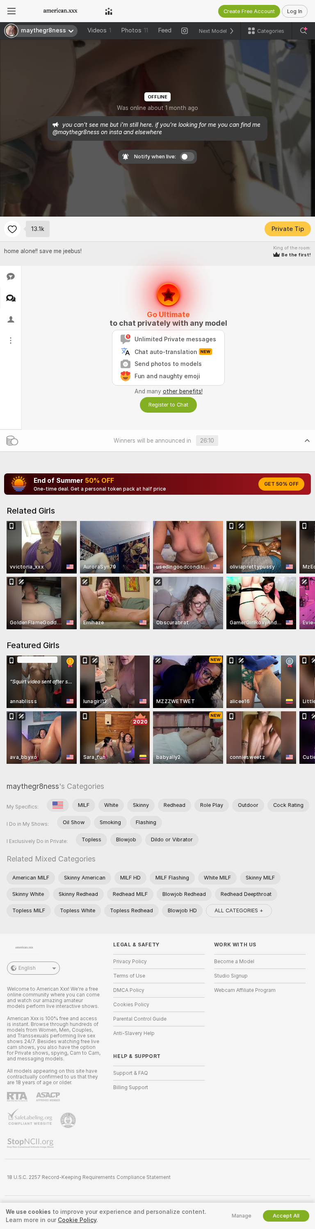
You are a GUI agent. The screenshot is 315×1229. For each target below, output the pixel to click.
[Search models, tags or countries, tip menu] (303, 30)
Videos (99, 30)
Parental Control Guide (140, 1019)
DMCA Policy (128, 990)
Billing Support (130, 1087)
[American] (58, 805)
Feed (164, 30)
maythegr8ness (33, 786)
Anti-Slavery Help (134, 1033)
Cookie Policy (77, 1220)
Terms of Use (129, 976)
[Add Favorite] (12, 229)
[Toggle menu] (11, 11)
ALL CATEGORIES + (239, 910)
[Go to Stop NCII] (31, 1143)
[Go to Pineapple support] (69, 1120)
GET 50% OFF (281, 484)
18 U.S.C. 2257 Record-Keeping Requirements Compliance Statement (89, 1177)
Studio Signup (231, 976)
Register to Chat (168, 405)
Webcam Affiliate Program (245, 990)
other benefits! (183, 391)
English (27, 968)
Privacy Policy (130, 961)
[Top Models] (109, 11)
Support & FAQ (130, 1073)
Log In (294, 11)
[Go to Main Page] (60, 11)
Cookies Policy (131, 1004)
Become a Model (234, 961)
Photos (134, 30)
